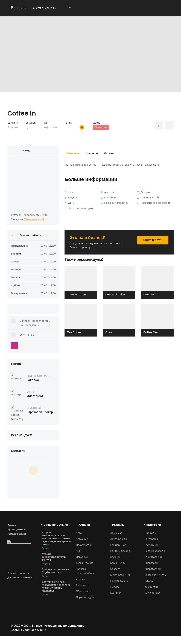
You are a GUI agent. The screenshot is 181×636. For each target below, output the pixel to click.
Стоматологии (153, 557)
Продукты (150, 533)
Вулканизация (84, 563)
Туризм (149, 581)
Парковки (82, 557)
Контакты (92, 153)
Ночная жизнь (119, 581)
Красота (115, 569)
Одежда (115, 587)
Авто (79, 533)
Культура (115, 593)
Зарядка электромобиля (85, 571)
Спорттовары (153, 569)
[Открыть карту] (34, 219)
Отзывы (109, 153)
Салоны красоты (155, 551)
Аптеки (80, 579)
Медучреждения (120, 575)
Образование (84, 591)
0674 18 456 (27, 334)
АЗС (78, 551)
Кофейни (12, 127)
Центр (29, 127)
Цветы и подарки (120, 551)
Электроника (152, 593)
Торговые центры (155, 575)
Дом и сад (116, 533)
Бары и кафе (118, 563)
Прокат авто (83, 545)
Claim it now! (152, 240)
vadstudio (29, 630)
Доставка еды (118, 539)
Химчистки (151, 587)
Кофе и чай (50, 127)
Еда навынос (118, 545)
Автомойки (82, 539)
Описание (73, 153)
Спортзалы (151, 563)
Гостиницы (151, 545)
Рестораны (151, 539)
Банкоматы (83, 585)
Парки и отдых (85, 597)
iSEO (43, 630)
